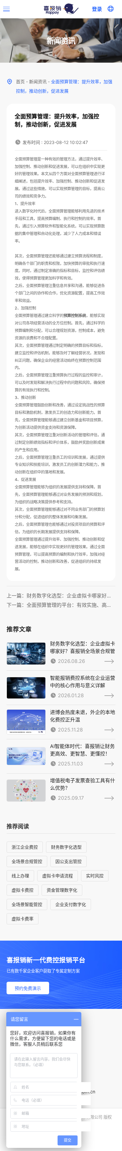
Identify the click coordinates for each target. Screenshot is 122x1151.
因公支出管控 (68, 861)
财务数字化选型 (66, 847)
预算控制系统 (75, 315)
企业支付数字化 (70, 904)
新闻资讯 (38, 81)
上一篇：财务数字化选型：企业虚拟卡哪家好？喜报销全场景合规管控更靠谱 (61, 595)
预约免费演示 (28, 988)
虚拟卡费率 (22, 918)
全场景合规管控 (27, 861)
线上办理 (20, 875)
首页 (20, 81)
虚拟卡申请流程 (57, 875)
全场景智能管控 (27, 904)
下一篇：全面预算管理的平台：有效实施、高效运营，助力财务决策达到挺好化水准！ (61, 605)
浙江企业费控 (25, 847)
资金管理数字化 (62, 890)
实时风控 (95, 875)
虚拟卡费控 (22, 890)
